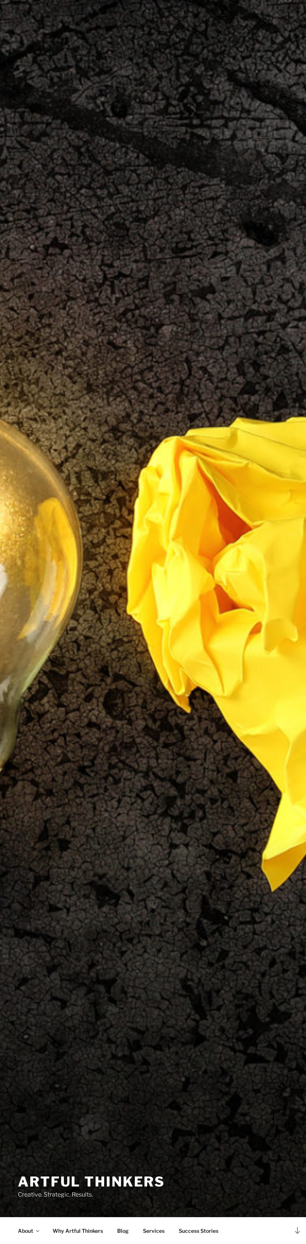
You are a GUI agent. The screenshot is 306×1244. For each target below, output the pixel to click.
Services (154, 1231)
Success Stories (198, 1231)
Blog (123, 1231)
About (25, 1231)
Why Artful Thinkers (78, 1231)
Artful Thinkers (91, 1181)
